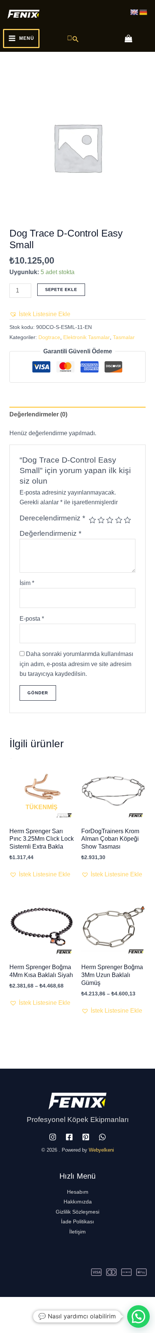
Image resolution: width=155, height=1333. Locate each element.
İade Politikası (77, 1221)
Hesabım (77, 1192)
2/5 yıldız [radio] (101, 519)
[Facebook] (69, 1137)
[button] (73, 38)
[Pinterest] (86, 1137)
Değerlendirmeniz (50, 533)
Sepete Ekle (61, 289)
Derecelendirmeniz (52, 518)
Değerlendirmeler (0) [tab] (38, 414)
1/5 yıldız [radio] (92, 519)
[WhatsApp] (102, 1137)
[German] (143, 12)
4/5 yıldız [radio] (118, 519)
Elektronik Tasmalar (86, 337)
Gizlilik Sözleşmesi (77, 1212)
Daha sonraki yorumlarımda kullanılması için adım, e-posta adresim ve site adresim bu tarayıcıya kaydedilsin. (76, 664)
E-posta (32, 618)
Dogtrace (49, 337)
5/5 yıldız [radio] (127, 519)
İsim (27, 583)
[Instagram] (52, 1137)
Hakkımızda (78, 1202)
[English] (134, 12)
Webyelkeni (101, 1150)
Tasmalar (124, 337)
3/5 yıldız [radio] (109, 519)
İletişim (77, 1232)
